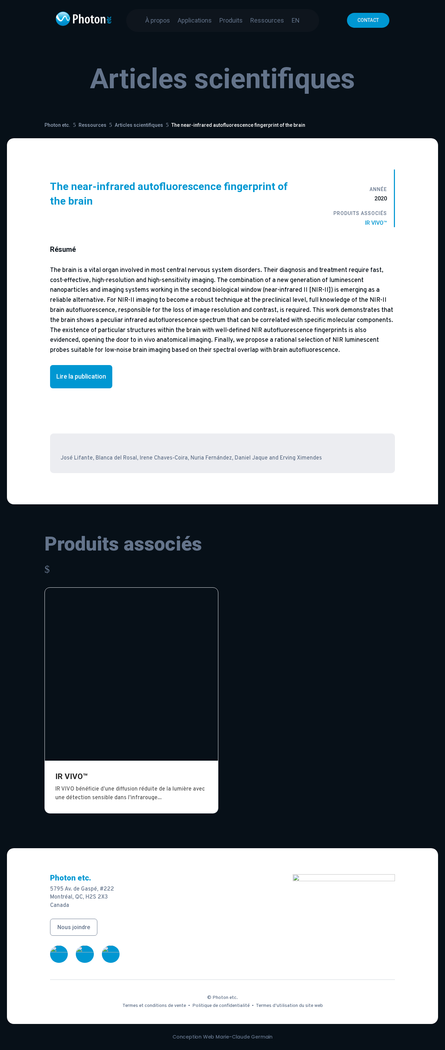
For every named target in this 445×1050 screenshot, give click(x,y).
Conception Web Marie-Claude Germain (222, 1036)
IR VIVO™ (376, 223)
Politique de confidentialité (221, 1006)
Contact (368, 20)
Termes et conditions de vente (154, 1006)
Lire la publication (81, 376)
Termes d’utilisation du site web (289, 1006)
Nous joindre (73, 927)
